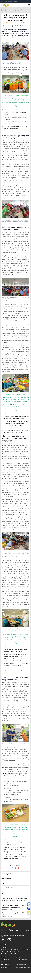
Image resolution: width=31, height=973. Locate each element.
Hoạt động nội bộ (6, 878)
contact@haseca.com (13, 1)
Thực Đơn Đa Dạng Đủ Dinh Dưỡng (16, 824)
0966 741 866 (5, 1)
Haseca (4, 767)
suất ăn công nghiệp (23, 747)
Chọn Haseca (4, 962)
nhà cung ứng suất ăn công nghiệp (12, 773)
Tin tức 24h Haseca (7, 887)
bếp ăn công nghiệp (12, 706)
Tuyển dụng (4, 967)
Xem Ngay (15, 106)
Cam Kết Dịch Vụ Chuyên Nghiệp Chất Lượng (16, 95)
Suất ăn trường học (21, 962)
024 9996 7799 (4, 953)
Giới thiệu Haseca (5, 959)
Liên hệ (3, 969)
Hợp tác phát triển (7, 883)
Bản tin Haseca (5, 964)
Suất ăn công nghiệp (19, 677)
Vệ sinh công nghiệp (21, 964)
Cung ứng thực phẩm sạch (23, 967)
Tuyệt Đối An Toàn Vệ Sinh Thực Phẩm (16, 394)
